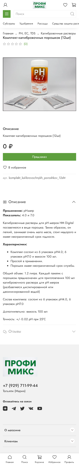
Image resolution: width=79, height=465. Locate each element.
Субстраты (9, 23)
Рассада (43, 23)
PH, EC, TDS (27, 33)
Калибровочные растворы (58, 33)
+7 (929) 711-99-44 (20, 385)
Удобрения (26, 23)
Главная (8, 33)
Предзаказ (39, 157)
